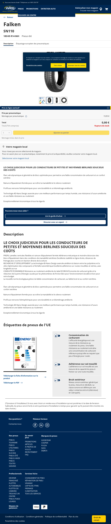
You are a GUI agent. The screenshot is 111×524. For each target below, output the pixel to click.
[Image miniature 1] (42, 100)
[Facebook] (35, 425)
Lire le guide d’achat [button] (53, 216)
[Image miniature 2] (49, 100)
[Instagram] (47, 425)
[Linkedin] (41, 425)
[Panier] (106, 9)
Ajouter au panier (61, 133)
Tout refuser (58, 65)
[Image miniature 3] (57, 100)
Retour (10, 17)
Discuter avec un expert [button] (54, 222)
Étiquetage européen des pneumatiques (32, 43)
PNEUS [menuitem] (21, 9)
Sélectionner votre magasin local (15, 158)
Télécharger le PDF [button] (11, 383)
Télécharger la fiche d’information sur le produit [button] (20, 377)
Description (8, 43)
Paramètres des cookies (34, 65)
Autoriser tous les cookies (76, 65)
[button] (26, 116)
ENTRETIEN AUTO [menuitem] (48, 9)
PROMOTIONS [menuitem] (32, 9)
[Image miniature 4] (64, 100)
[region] (56, 62)
